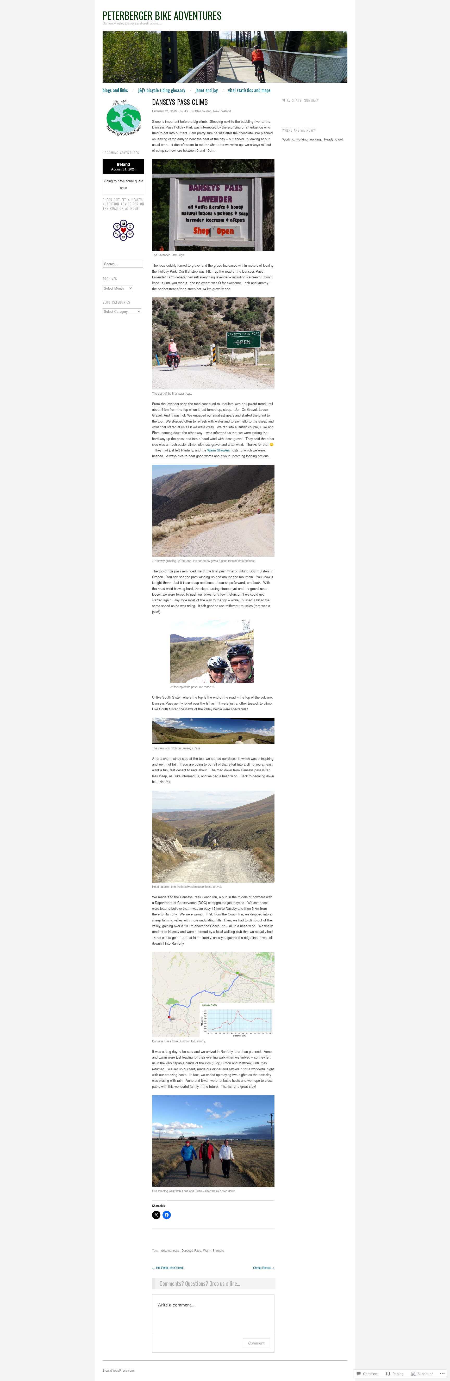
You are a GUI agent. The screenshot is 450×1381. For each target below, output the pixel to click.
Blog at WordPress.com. (119, 1370)
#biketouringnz (169, 1250)
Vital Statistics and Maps (249, 90)
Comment (256, 1343)
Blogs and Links (115, 90)
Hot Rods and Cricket (168, 1268)
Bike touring (203, 111)
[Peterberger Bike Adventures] (225, 58)
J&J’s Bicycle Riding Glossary (161, 90)
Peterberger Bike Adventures (162, 15)
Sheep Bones (263, 1268)
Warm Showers (218, 450)
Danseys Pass (191, 1250)
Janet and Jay (207, 90)
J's (186, 111)
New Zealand (222, 111)
